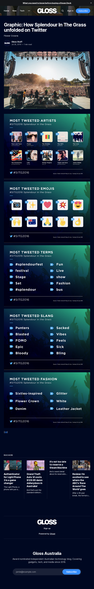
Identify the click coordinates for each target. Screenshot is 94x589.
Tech (22, 11)
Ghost (52, 534)
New (14, 11)
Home (6, 11)
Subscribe (83, 11)
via (6, 432)
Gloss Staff (17, 42)
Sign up (47, 528)
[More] (29, 11)
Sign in (70, 11)
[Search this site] (63, 11)
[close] (91, 3)
